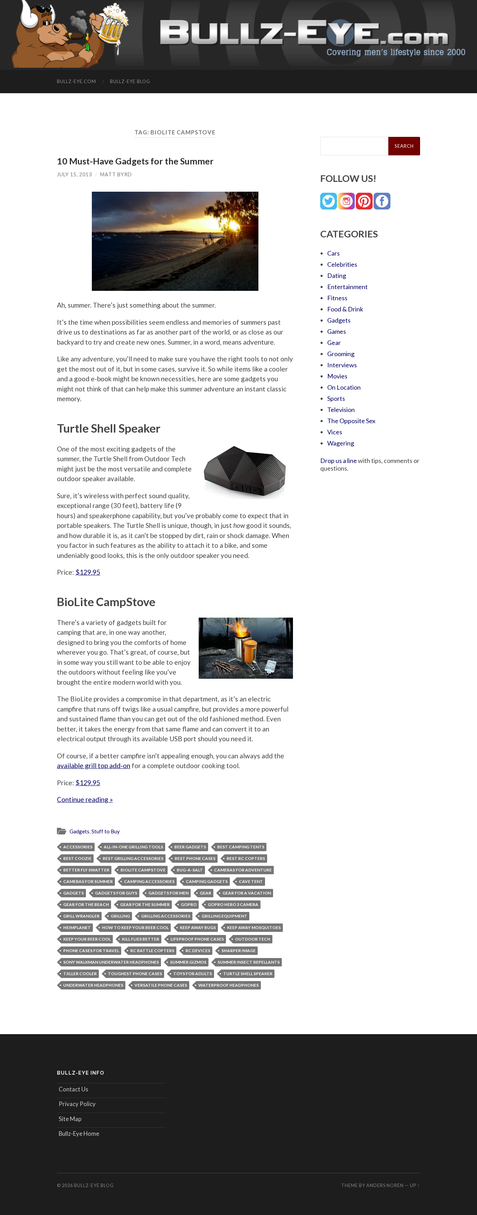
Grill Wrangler (81, 916)
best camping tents (240, 846)
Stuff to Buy (105, 831)
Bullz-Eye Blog (130, 81)
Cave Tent (251, 881)
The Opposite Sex (351, 421)
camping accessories (149, 881)
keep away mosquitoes (254, 927)
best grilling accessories (133, 858)
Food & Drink (345, 309)
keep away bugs (198, 927)
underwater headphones (93, 985)
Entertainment (347, 286)
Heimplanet (77, 927)
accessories (78, 846)
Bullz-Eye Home (79, 1133)
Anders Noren (385, 1185)
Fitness (337, 298)
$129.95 (87, 572)
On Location (344, 387)
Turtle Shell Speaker (247, 973)
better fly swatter (86, 869)
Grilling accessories (165, 916)
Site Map (70, 1118)
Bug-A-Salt (190, 869)
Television (341, 409)
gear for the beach (86, 904)
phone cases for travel (91, 950)
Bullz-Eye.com (76, 81)
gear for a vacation (246, 893)
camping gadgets (207, 881)
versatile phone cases (160, 985)
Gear (205, 893)
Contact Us (73, 1089)
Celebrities (342, 264)
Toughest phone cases (135, 973)
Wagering (340, 443)
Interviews (342, 365)
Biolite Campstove (143, 869)
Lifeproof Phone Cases (197, 939)
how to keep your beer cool (135, 927)
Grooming (340, 354)
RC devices (197, 950)
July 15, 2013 (74, 174)
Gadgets (79, 831)
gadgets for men (168, 893)
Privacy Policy (77, 1103)
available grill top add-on (93, 765)
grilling (120, 916)
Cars (333, 253)
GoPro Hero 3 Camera (233, 904)
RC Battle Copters (152, 950)
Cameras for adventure (243, 869)
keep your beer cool (87, 939)
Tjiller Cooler (80, 973)
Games (336, 331)
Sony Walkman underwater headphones (111, 962)
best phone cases (195, 858)
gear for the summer (145, 904)
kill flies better (140, 939)
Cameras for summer (88, 881)
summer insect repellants (249, 962)
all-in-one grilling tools (133, 846)
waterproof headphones (228, 985)
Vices (334, 432)
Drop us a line (338, 460)
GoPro (189, 904)
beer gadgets (190, 846)
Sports (336, 398)
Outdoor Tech (252, 939)
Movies (337, 376)
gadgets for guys (116, 893)
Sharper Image (238, 950)
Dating (336, 275)
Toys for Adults (192, 973)
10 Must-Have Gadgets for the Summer (135, 161)
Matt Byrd (116, 174)
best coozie (77, 858)
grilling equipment (224, 916)
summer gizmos (188, 962)
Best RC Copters (246, 858)
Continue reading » (85, 799)
